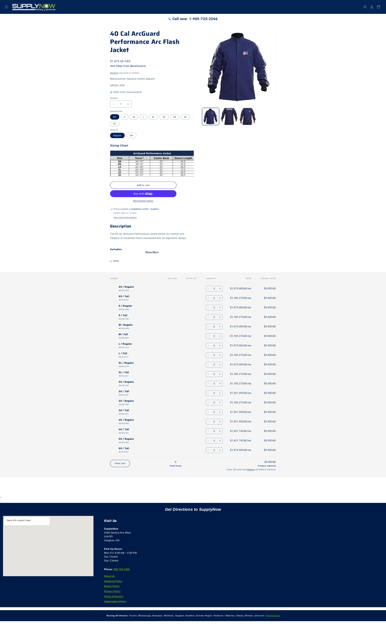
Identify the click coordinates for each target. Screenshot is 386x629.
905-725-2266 (122, 569)
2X (164, 117)
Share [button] (116, 261)
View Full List (273, 615)
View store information (125, 217)
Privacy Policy (112, 591)
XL (153, 117)
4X (185, 117)
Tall (131, 135)
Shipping (114, 73)
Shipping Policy (113, 581)
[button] (6, 7)
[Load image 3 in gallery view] (247, 116)
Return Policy (112, 586)
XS (114, 117)
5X (114, 123)
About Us (109, 576)
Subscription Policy (115, 601)
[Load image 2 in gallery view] (229, 116)
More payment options (143, 201)
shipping (250, 469)
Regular (117, 135)
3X (174, 117)
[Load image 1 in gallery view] (210, 116)
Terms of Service (113, 596)
